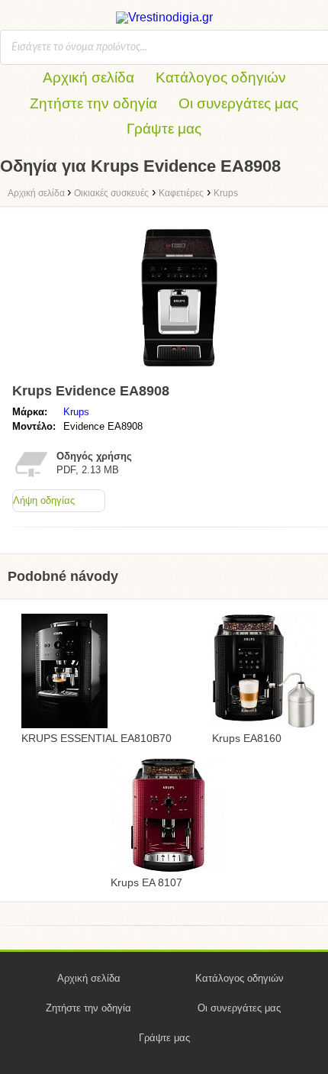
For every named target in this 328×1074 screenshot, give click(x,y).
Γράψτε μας (164, 129)
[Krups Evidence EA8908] (179, 369)
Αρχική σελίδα (88, 77)
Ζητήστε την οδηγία (93, 103)
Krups (76, 412)
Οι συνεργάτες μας (238, 103)
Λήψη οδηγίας (44, 500)
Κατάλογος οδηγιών (221, 77)
